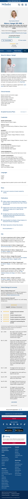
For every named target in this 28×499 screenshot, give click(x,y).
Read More (22, 82)
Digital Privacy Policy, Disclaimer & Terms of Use (9, 492)
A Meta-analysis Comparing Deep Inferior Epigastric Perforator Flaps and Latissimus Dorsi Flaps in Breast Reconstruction (15, 203)
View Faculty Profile (13, 21)
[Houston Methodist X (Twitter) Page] (7, 424)
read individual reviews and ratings (11, 272)
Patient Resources (18, 470)
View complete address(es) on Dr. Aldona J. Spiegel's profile (14, 258)
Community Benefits (5, 472)
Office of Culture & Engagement (7, 473)
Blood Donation (4, 488)
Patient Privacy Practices (6, 493)
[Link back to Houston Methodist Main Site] (6, 4)
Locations (3, 465)
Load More (14, 402)
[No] (21, 409)
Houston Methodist (5, 470)
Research (3, 463)
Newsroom (17, 452)
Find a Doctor (17, 462)
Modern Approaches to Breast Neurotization (13, 225)
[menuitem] (14, 1)
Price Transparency (18, 475)
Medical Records (17, 468)
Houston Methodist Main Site (14, 1)
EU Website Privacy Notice (15, 493)
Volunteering (4, 477)
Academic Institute (5, 448)
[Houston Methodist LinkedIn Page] (17, 424)
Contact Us (17, 449)
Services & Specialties (5, 459)
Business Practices (5, 483)
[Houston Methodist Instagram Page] (14, 424)
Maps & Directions (18, 465)
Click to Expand (23, 111)
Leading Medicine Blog (18, 455)
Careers (3, 452)
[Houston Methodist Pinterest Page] (21, 424)
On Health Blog (17, 454)
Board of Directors (5, 480)
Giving (3, 475)
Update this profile (14, 405)
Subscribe (14, 418)
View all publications (7, 228)
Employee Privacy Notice (15, 495)
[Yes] (19, 409)
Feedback (16, 457)
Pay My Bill (17, 467)
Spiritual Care (4, 478)
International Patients (5, 450)
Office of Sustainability (5, 486)
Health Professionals (5, 460)
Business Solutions (18, 473)
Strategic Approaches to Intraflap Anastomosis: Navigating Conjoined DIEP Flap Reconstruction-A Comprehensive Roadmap (14, 215)
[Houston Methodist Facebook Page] (3, 424)
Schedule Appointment (18, 464)
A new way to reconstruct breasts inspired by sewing (13, 191)
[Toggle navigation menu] (25, 4)
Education (3, 462)
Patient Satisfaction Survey (13, 295)
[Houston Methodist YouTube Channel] (10, 424)
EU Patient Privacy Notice (6, 495)
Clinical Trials (17, 472)
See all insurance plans (6, 246)
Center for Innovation (5, 484)
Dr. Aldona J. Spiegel (5, 251)
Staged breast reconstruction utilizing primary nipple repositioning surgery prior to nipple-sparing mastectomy (15, 209)
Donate (14, 443)
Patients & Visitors (5, 457)
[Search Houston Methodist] (22, 4)
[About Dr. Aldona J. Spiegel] (14, 65)
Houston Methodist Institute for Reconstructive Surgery (14, 33)
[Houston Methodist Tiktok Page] (24, 424)
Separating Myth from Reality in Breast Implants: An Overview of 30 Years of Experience (15, 220)
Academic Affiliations (5, 481)
